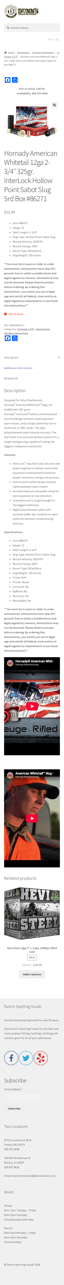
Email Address (13, 1089)
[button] (54, 105)
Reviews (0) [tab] (11, 378)
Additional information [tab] (18, 368)
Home (11, 52)
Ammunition (23, 52)
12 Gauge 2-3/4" (25, 329)
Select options (32, 974)
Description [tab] (11, 357)
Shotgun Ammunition (43, 52)
